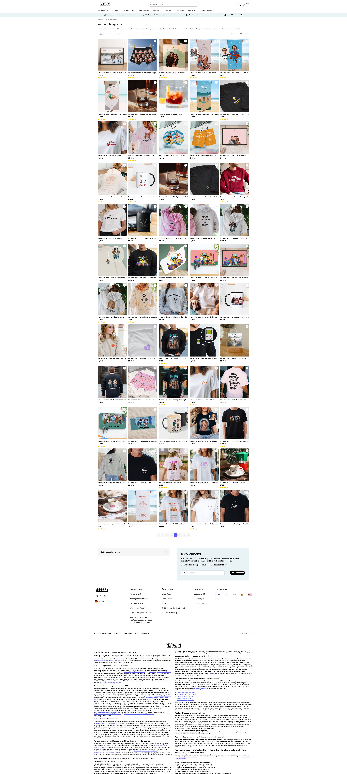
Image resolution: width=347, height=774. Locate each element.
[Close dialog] (191, 371)
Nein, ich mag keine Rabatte (173, 402)
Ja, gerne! (173, 396)
